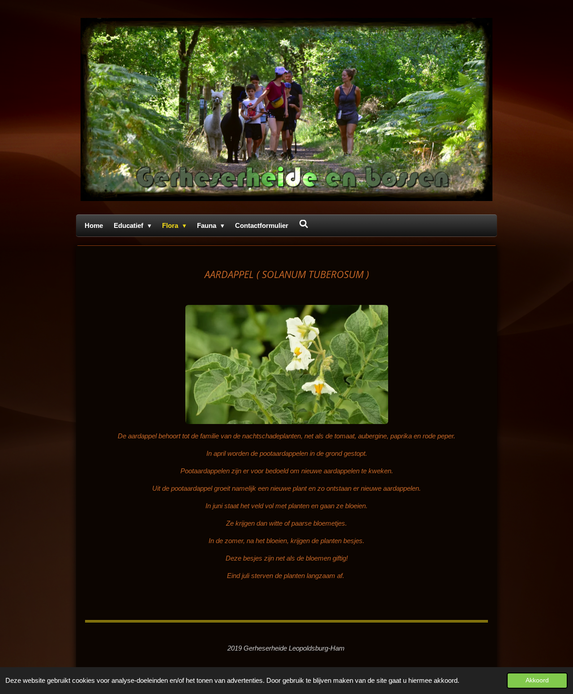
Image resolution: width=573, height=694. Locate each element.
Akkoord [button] (537, 680)
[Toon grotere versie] (286, 364)
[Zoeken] (304, 224)
